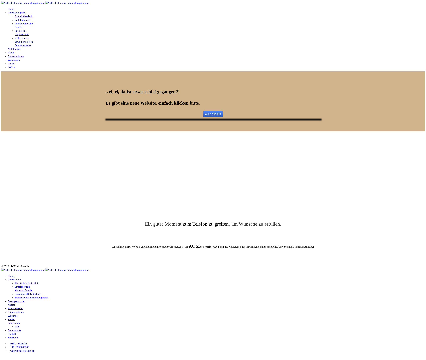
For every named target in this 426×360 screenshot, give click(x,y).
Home (11, 9)
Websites (13, 315)
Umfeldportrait (22, 20)
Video (11, 52)
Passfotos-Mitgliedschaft (27, 294)
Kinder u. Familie (23, 290)
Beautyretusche (23, 45)
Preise (11, 63)
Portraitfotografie (17, 12)
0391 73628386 (18, 343)
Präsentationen (16, 56)
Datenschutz (14, 330)
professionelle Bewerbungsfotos (31, 297)
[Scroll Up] (2, 356)
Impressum (14, 323)
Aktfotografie (14, 49)
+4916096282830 (19, 347)
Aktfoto (11, 304)
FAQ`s (11, 67)
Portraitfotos (14, 279)
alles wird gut (213, 114)
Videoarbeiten (15, 308)
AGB (17, 326)
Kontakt (12, 334)
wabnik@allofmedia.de (22, 350)
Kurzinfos (13, 337)
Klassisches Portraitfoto (27, 283)
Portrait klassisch (23, 16)
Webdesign (14, 60)
